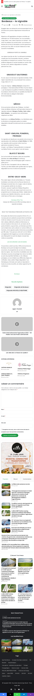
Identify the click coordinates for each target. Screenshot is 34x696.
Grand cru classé (15, 668)
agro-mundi (6, 25)
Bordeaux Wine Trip (17, 200)
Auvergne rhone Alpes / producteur (19, 660)
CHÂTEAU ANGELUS (6, 367)
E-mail (3, 416)
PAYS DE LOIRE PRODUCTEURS (9, 670)
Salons (3, 673)
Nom (2, 409)
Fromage (26, 665)
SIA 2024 (24, 673)
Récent (16, 479)
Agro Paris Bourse (6, 660)
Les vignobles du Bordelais (14, 14)
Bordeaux (17, 274)
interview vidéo (24, 668)
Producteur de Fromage (24, 670)
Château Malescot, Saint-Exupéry (6, 374)
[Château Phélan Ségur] (25, 364)
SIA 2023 (17, 673)
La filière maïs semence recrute (21, 484)
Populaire (5, 479)
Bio (30, 660)
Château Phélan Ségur (24, 369)
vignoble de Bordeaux (22, 287)
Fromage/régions (5, 668)
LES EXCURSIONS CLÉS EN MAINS (17, 242)
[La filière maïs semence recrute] (6, 486)
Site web (3, 422)
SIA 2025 (30, 673)
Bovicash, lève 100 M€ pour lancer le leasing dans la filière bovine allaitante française (21, 529)
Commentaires (27, 479)
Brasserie (4, 662)
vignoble (8, 287)
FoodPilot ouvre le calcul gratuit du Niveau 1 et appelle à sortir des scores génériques (22, 505)
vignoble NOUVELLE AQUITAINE (17, 290)
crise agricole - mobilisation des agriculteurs (12, 665)
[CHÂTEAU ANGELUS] (8, 364)
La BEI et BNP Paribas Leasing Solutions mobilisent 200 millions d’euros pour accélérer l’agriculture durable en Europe (22, 513)
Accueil (4, 14)
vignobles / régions (6, 676)
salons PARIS (10, 673)
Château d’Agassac (23, 374)
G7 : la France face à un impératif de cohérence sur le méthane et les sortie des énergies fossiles (22, 521)
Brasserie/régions (12, 662)
